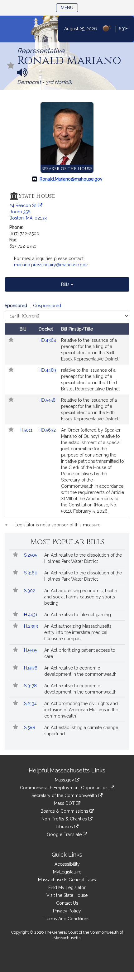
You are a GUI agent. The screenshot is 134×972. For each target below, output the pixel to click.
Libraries (65, 826)
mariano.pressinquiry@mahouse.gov (51, 264)
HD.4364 (47, 340)
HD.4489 (47, 370)
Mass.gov (65, 779)
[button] (11, 66)
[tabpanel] (67, 416)
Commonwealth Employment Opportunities (65, 787)
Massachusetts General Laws (67, 879)
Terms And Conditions (67, 918)
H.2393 (31, 626)
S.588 (30, 727)
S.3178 (31, 685)
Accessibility (67, 864)
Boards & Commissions (65, 811)
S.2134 (31, 703)
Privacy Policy (67, 910)
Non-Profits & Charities (64, 818)
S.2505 (31, 555)
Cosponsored (47, 305)
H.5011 (27, 430)
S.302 (30, 590)
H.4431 (31, 614)
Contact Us (67, 903)
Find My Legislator (67, 887)
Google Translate (65, 834)
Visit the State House (67, 895)
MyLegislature (67, 871)
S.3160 (31, 572)
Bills (66, 284)
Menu (69, 7)
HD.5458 (47, 400)
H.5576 (31, 667)
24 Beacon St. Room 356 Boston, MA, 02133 (28, 211)
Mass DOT (65, 803)
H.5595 (31, 650)
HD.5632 (47, 430)
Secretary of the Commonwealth (64, 795)
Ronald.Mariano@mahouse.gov (71, 179)
